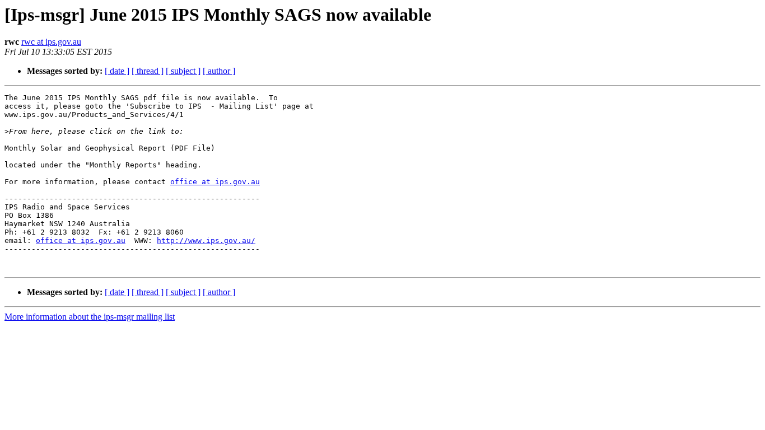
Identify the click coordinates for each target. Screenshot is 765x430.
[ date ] (117, 71)
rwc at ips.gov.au (51, 41)
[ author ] (219, 71)
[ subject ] (183, 71)
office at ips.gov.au (215, 181)
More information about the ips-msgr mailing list (89, 316)
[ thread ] (148, 71)
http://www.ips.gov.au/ (206, 240)
